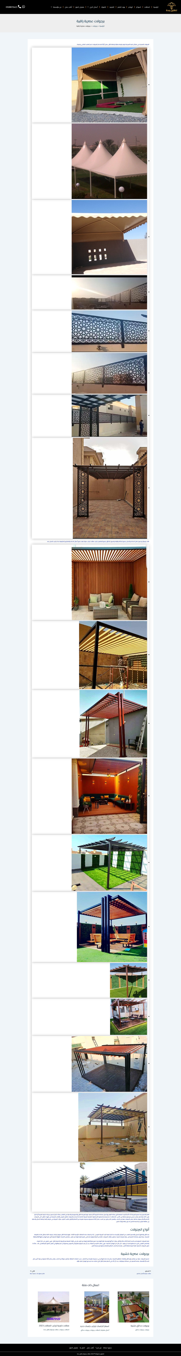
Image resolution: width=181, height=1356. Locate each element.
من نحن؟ (98, 1347)
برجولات (147, 1329)
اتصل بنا (82, 1347)
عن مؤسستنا (57, 7)
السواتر (138, 7)
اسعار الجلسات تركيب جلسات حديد (94, 1326)
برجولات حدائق (139, 1329)
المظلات (147, 7)
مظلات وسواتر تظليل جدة (50, 1329)
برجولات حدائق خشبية (140, 1326)
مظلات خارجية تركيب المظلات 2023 (54, 1326)
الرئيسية (155, 7)
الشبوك (103, 7)
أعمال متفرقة (105, 1330)
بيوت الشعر (121, 7)
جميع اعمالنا (107, 1347)
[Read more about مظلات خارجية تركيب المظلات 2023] (53, 1306)
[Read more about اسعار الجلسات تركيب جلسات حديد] (96, 1307)
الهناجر (130, 7)
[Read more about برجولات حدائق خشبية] (133, 1306)
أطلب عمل (68, 7)
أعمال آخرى (94, 7)
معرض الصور (79, 7)
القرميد (111, 7)
